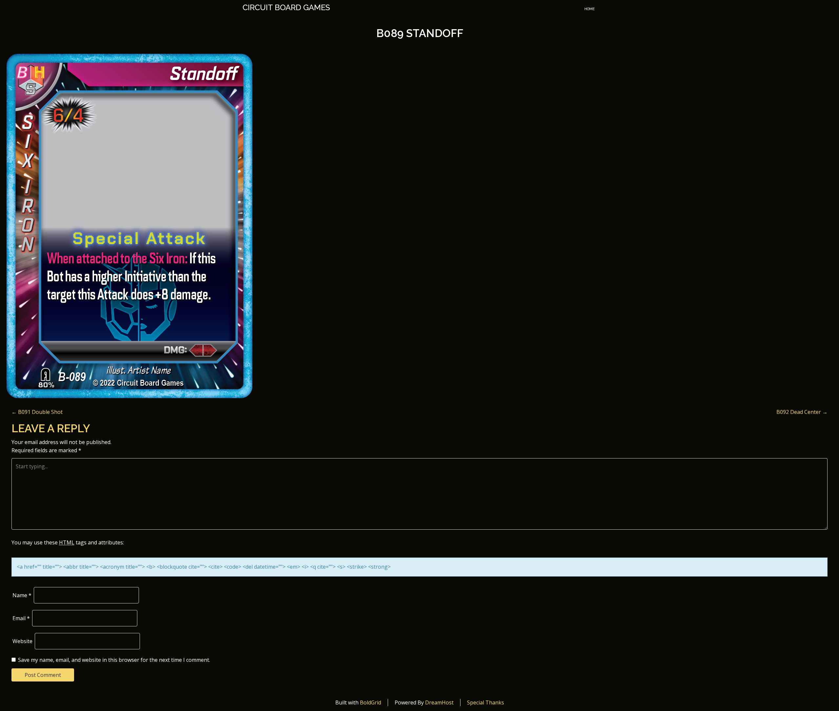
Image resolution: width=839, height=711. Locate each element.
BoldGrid (370, 702)
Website (22, 641)
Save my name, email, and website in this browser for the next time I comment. (114, 659)
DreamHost (439, 702)
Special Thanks (485, 702)
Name (21, 595)
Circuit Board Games (286, 7)
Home (589, 9)
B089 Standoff (419, 33)
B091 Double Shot (37, 412)
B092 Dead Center (802, 412)
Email (21, 618)
